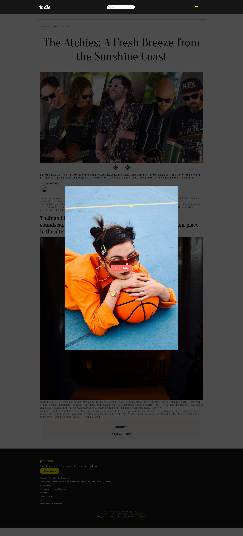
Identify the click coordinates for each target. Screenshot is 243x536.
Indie (44, 7)
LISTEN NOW (121, 268)
